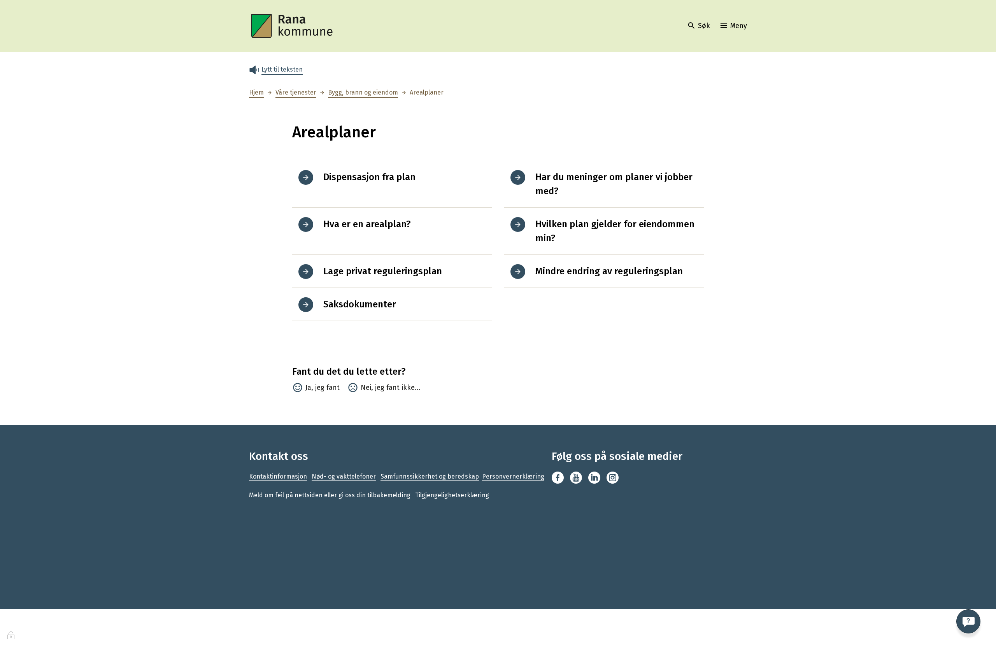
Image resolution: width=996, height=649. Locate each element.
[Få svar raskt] (968, 621)
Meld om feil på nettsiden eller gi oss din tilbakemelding (329, 495)
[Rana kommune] (292, 26)
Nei (366, 387)
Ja (308, 387)
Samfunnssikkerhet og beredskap (430, 476)
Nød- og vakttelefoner (344, 476)
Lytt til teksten (282, 69)
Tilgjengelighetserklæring (452, 495)
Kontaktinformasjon (278, 476)
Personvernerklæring (513, 476)
